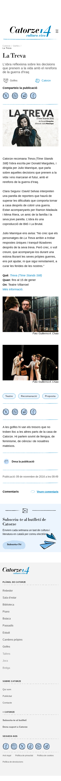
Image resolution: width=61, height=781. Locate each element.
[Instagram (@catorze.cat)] (14, 746)
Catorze (7, 46)
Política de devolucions (13, 762)
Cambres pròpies (12, 639)
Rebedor (8, 590)
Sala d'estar (9, 597)
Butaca (7, 618)
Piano (6, 611)
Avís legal (7, 755)
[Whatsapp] (15, 95)
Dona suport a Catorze (15, 727)
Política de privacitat (24, 755)
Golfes (16, 46)
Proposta (50, 396)
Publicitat (7, 696)
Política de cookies (45, 755)
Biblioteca (8, 604)
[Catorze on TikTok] (30, 746)
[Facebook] (33, 95)
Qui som (7, 689)
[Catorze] (16, 573)
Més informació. (13, 289)
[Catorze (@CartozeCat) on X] (22, 746)
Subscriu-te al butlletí (15, 720)
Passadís (8, 625)
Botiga (6, 667)
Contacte (7, 702)
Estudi (6, 632)
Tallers (6, 653)
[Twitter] (6, 95)
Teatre (9, 396)
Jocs (5, 660)
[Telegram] (24, 95)
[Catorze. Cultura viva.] (6, 746)
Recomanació (29, 396)
